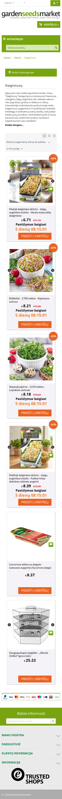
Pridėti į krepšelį (34, 236)
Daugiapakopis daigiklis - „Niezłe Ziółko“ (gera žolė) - (28, 654)
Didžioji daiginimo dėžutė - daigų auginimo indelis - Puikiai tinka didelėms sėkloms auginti (28, 478)
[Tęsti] (53, 721)
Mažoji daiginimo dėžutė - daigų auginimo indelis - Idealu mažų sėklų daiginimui (30, 212)
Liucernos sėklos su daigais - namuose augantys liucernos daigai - (30, 567)
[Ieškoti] (56, 48)
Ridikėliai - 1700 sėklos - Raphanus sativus (29, 300)
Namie (17, 57)
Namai (7, 57)
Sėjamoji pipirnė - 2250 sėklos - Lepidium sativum (27, 388)
